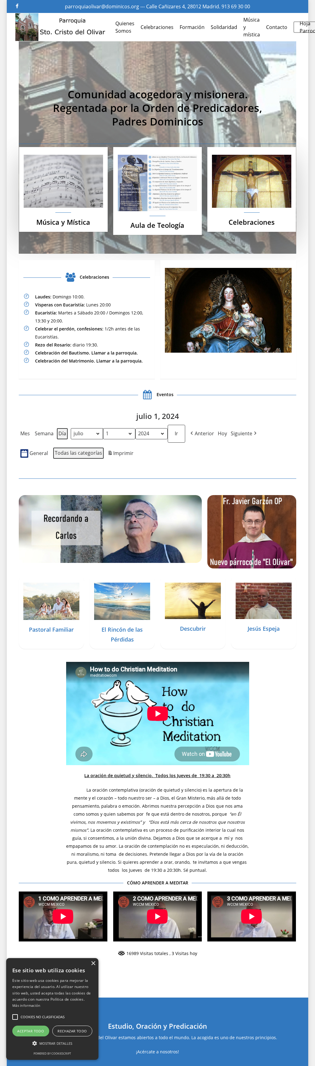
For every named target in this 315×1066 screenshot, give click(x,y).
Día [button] (62, 433)
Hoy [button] (222, 433)
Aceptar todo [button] (30, 1031)
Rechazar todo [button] (72, 1031)
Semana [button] (44, 433)
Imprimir (120, 454)
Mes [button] (25, 433)
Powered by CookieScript (52, 1054)
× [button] (93, 963)
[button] (202, 434)
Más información (26, 1005)
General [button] (39, 453)
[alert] (52, 1009)
